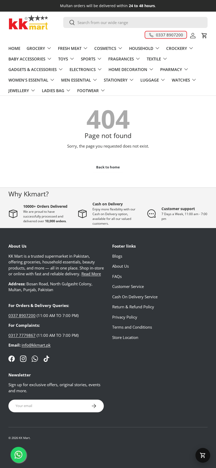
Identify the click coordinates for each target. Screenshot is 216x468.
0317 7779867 (22, 335)
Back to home (108, 167)
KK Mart (24, 438)
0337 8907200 (22, 315)
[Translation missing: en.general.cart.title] (202, 455)
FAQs (117, 276)
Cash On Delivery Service (135, 296)
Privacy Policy (124, 317)
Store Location (125, 337)
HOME (14, 48)
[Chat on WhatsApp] (18, 455)
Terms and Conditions (132, 327)
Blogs (117, 256)
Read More (91, 273)
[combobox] (135, 22)
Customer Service (128, 286)
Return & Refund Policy (133, 306)
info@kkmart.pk (36, 345)
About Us (120, 266)
